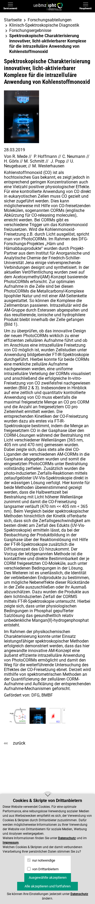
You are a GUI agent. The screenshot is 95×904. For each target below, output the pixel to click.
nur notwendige (43, 860)
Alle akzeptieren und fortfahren (47, 886)
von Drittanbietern (45, 869)
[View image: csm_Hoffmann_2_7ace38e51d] (38, 716)
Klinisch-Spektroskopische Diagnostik (44, 25)
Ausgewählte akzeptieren (47, 877)
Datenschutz (67, 838)
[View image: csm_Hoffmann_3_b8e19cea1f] (57, 716)
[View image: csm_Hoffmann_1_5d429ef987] (18, 716)
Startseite (13, 19)
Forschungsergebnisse (30, 30)
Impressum (10, 842)
